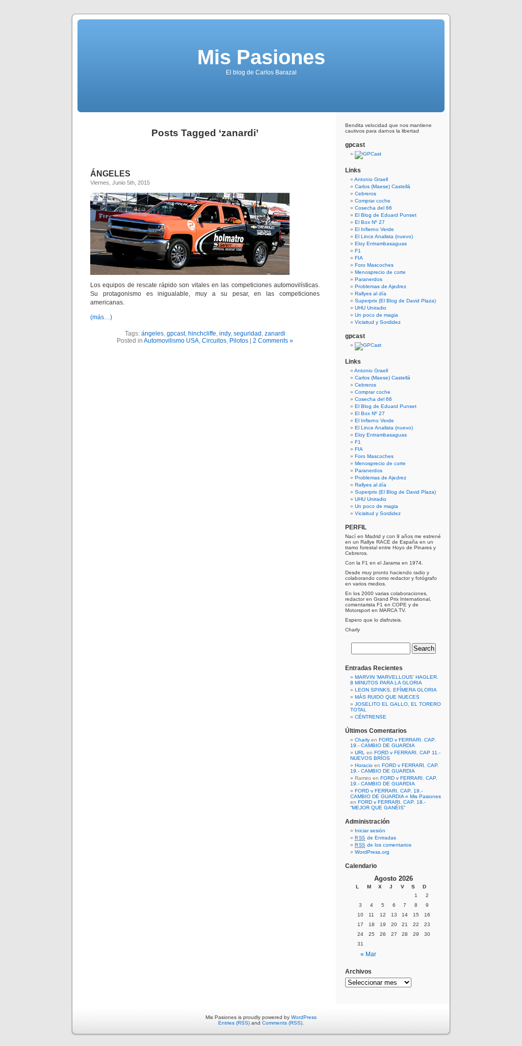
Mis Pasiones (261, 57)
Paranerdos (368, 279)
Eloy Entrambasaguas (381, 243)
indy (224, 333)
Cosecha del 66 (373, 208)
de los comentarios (383, 845)
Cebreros (365, 193)
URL (360, 752)
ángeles (152, 333)
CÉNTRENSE (370, 717)
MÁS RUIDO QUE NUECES (387, 697)
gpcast (176, 333)
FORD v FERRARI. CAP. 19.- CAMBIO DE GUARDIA (393, 742)
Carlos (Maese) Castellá (382, 186)
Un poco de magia (376, 315)
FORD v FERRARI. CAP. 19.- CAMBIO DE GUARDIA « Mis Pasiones (395, 793)
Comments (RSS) (282, 1023)
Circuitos (214, 340)
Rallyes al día (370, 293)
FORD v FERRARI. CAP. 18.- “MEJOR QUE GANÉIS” (388, 804)
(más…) (101, 317)
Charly (362, 740)
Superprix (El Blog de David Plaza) (395, 300)
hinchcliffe (202, 333)
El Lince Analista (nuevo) (384, 236)
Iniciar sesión (370, 830)
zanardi (275, 333)
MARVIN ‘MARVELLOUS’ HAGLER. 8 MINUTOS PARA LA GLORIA (394, 679)
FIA (359, 258)
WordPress (304, 1017)
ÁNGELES (110, 173)
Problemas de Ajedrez (380, 286)
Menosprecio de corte (380, 272)
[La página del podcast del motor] (368, 154)
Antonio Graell (371, 179)
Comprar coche (372, 200)
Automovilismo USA (171, 340)
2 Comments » (273, 340)
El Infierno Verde (374, 229)
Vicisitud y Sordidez (378, 322)
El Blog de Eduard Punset (385, 215)
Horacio (364, 765)
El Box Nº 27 (370, 222)
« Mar (368, 954)
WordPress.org (372, 852)
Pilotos (238, 340)
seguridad (247, 333)
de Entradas (375, 837)
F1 (358, 250)
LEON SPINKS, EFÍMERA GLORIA (396, 690)
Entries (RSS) (234, 1023)
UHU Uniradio (370, 308)
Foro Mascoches (374, 265)
